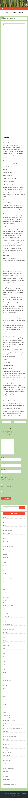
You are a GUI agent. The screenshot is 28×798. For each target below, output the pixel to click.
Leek (4, 637)
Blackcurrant (5, 554)
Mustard (4, 656)
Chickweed (5, 576)
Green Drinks (7, 422)
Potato (4, 696)
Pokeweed (5, 691)
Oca (4, 664)
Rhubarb (5, 712)
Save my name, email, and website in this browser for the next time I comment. (7, 479)
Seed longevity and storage (9, 720)
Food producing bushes (8, 605)
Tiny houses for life (7, 760)
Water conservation (7, 774)
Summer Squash (6, 744)
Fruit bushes (6, 135)
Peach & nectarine (7, 680)
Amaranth (5, 520)
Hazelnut (5, 621)
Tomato (4, 766)
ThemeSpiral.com (15, 795)
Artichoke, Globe (6, 528)
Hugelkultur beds (19, 422)
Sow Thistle (5, 731)
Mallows (4, 643)
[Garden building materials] (2, 18)
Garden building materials (10, 18)
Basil (4, 538)
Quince (4, 704)
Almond (4, 517)
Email (2, 463)
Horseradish (5, 627)
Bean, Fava (5, 541)
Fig (3, 602)
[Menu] (2, 8)
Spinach (4, 734)
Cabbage (5, 560)
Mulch (4, 653)
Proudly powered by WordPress (9, 793)
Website (3, 469)
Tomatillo (5, 763)
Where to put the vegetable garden (11, 784)
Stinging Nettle (6, 739)
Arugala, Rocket (6, 533)
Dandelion (5, 594)
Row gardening (6, 715)
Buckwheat (5, 557)
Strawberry (5, 742)
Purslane (5, 701)
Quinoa (4, 707)
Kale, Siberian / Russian (8, 629)
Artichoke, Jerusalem (7, 530)
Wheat (4, 782)
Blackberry (5, 552)
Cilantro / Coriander (7, 578)
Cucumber (5, 592)
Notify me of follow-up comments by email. (6, 487)
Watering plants (6, 779)
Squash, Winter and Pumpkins (9, 736)
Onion (4, 669)
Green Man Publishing (14, 13)
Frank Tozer (5, 140)
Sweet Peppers (6, 755)
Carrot (4, 562)
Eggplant (5, 600)
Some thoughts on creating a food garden (12, 728)
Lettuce (4, 640)
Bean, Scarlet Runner (7, 544)
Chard (4, 570)
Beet (4, 549)
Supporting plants (7, 750)
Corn (4, 589)
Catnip (4, 565)
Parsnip (4, 672)
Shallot (4, 726)
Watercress (5, 776)
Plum (4, 688)
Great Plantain (6, 613)
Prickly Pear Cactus (7, 699)
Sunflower (5, 747)
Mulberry (5, 651)
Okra (4, 667)
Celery (4, 568)
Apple (4, 522)
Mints (4, 648)
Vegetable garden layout (8, 768)
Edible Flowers (6, 597)
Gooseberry (5, 619)
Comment (3, 438)
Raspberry (5, 709)
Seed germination (7, 717)
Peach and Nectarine (7, 683)
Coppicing (5, 586)
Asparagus (5, 536)
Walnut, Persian (6, 771)
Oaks (4, 661)
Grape (4, 610)
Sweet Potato (6, 758)
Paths (4, 675)
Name (2, 457)
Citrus (4, 581)
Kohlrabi (4, 635)
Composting (5, 584)
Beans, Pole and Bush (8, 546)
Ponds (4, 693)
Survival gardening (7, 752)
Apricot (4, 525)
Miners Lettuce (6, 645)
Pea (4, 677)
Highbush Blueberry (7, 624)
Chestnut (5, 573)
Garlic (4, 608)
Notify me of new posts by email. (7, 494)
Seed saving (5, 723)
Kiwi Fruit (5, 632)
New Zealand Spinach (8, 659)
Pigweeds (5, 685)
